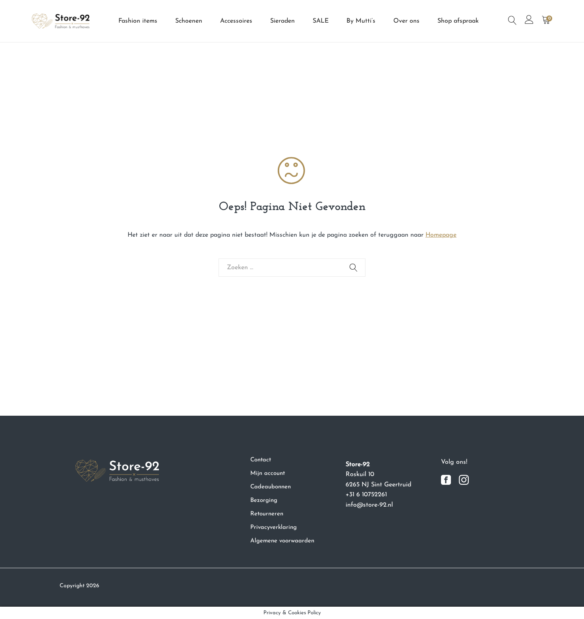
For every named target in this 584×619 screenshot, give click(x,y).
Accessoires (236, 21)
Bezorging (263, 500)
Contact (260, 460)
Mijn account (267, 473)
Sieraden (282, 21)
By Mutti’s (360, 21)
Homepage (440, 235)
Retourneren (266, 514)
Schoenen (188, 21)
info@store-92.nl (369, 505)
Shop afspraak (458, 21)
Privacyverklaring (273, 527)
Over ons (406, 21)
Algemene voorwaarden (282, 541)
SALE (321, 21)
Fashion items (137, 21)
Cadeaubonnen (270, 487)
